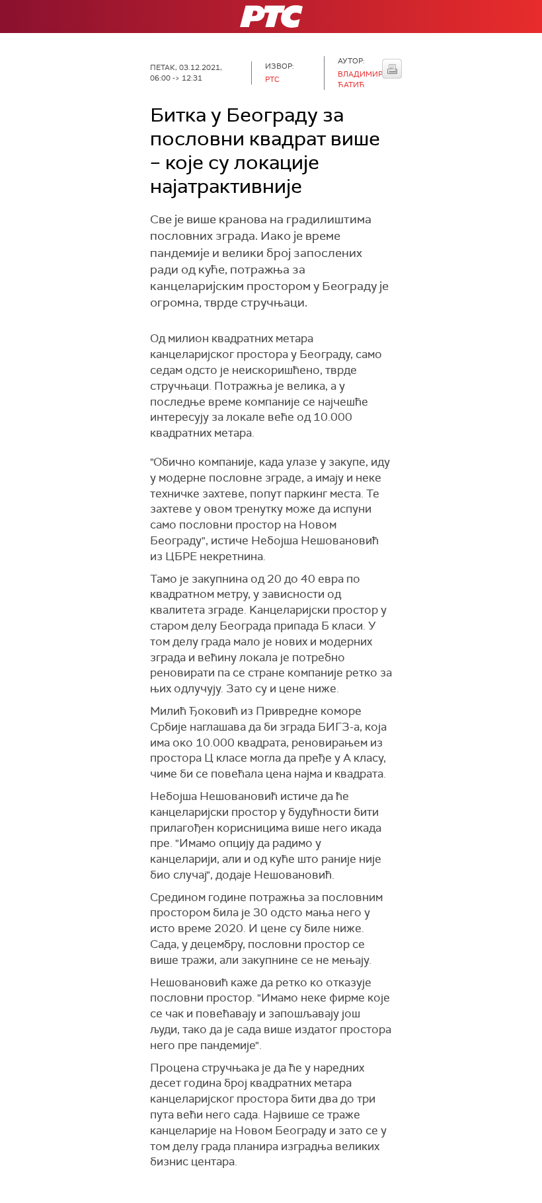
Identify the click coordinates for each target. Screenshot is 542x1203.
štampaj (392, 69)
